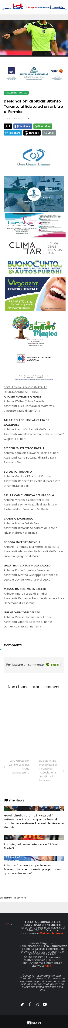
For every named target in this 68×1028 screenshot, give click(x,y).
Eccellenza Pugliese (16, 93)
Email (51, 132)
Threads (34, 132)
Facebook (24, 126)
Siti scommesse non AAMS (13, 897)
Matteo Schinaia (51, 933)
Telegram (14, 132)
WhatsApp (44, 126)
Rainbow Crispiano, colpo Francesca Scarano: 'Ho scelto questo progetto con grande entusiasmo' (32, 869)
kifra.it (49, 965)
